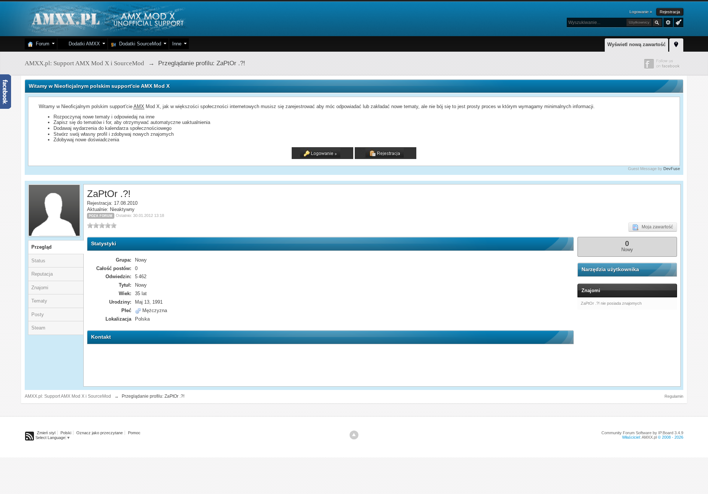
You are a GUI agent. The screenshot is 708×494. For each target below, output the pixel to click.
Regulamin (673, 396)
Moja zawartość (655, 226)
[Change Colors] (677, 22)
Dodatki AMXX (83, 43)
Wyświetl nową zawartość (636, 44)
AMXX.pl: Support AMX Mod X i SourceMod (68, 396)
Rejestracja (670, 12)
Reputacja (42, 274)
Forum (41, 43)
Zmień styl (46, 433)
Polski (65, 433)
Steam (38, 328)
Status (38, 260)
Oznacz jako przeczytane (99, 433)
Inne (176, 43)
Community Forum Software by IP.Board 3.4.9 (642, 433)
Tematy (39, 301)
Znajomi (39, 287)
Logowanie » (640, 12)
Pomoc (134, 433)
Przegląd (41, 247)
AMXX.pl (649, 437)
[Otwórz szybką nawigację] (676, 43)
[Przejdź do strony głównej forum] (107, 18)
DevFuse (671, 168)
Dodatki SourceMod (138, 43)
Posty (37, 314)
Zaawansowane (668, 22)
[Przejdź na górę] (354, 435)
